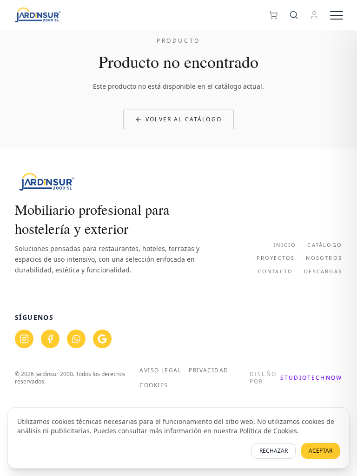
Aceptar (320, 451)
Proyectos (276, 257)
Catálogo (324, 244)
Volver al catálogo (183, 119)
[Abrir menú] (336, 15)
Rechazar (273, 451)
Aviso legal (160, 370)
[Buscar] (293, 15)
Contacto (275, 271)
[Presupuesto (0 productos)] (273, 15)
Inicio (284, 244)
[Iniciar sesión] (314, 15)
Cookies (153, 385)
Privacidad (208, 370)
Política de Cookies (268, 430)
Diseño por (296, 377)
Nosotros (324, 257)
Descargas (323, 271)
